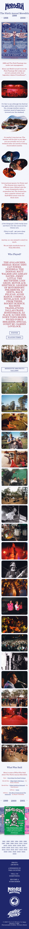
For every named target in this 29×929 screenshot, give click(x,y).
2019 (25, 850)
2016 (12, 850)
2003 (5, 845)
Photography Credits (9, 924)
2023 (19, 852)
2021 (10, 852)
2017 (16, 850)
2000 (23, 18)
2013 (25, 847)
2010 (12, 847)
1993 (12, 841)
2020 (6, 852)
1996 (25, 841)
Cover (17, 790)
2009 (8, 847)
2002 (25, 843)
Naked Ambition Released (17, 785)
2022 (14, 852)
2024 (23, 852)
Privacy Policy (22, 924)
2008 (4, 847)
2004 (10, 845)
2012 (21, 847)
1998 (5, 18)
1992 (8, 841)
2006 (19, 845)
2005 (14, 845)
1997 (3, 843)
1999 (5, 801)
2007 (24, 845)
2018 (21, 850)
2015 (8, 850)
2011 (17, 847)
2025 (14, 854)
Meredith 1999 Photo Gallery (14, 369)
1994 (16, 841)
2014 (4, 850)
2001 (22, 801)
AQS (17, 923)
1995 (21, 841)
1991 (4, 841)
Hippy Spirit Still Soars (17, 781)
